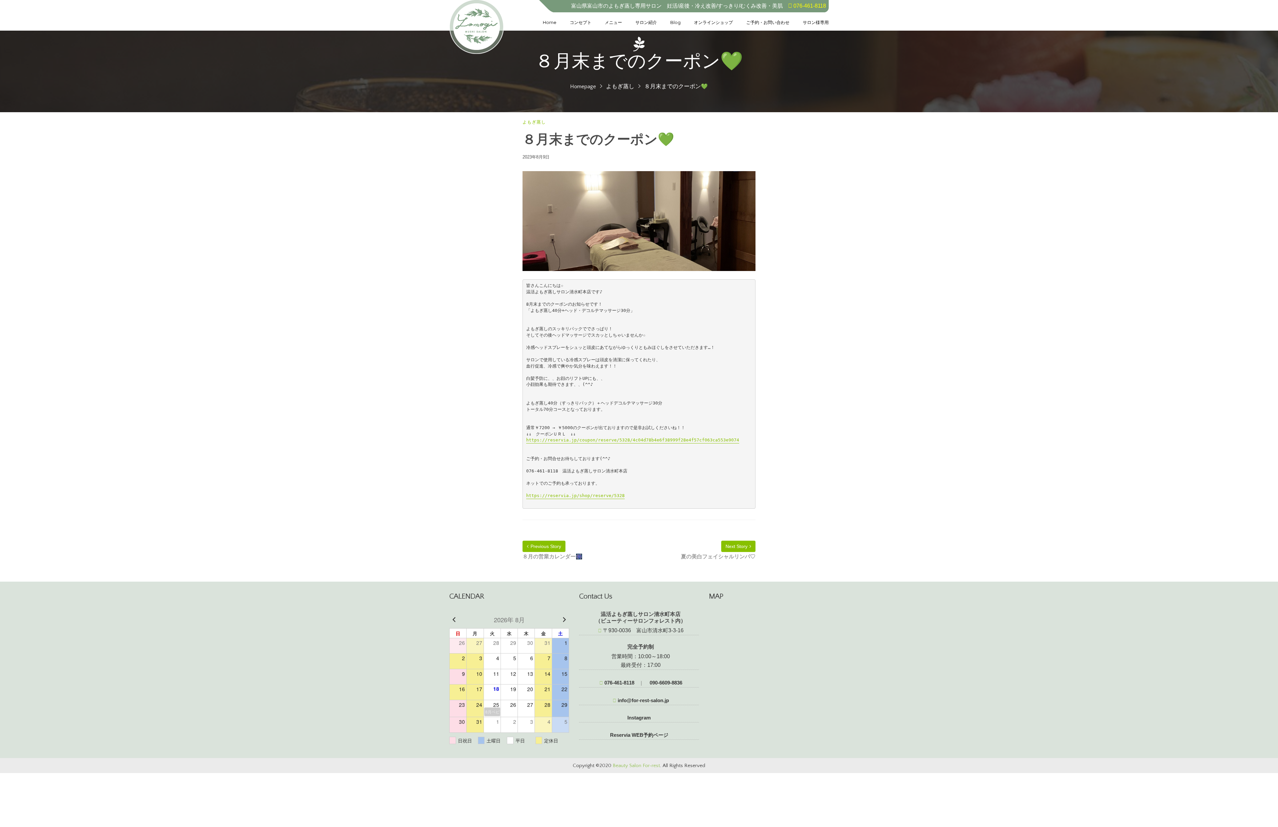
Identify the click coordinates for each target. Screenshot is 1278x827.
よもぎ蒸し (620, 87)
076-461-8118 (618, 683)
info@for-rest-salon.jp (642, 700)
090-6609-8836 (665, 683)
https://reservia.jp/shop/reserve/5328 (575, 495)
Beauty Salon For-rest (636, 765)
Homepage (583, 87)
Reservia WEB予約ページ (639, 735)
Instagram (639, 717)
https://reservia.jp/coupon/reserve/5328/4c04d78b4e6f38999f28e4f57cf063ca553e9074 (632, 439)
